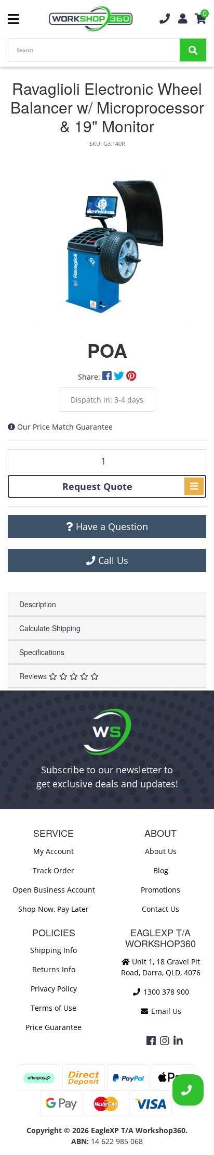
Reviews (34, 676)
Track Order (53, 870)
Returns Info (53, 969)
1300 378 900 (165, 992)
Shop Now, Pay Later (53, 909)
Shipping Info (53, 950)
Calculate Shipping (50, 628)
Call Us (112, 560)
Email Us (165, 1011)
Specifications (41, 652)
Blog (160, 870)
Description (37, 604)
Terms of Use (53, 1008)
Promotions (160, 890)
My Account (53, 851)
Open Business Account (53, 890)
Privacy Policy (54, 989)
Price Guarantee (53, 1027)
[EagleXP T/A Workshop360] (90, 19)
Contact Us (160, 909)
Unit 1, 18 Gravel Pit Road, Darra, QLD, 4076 (160, 967)
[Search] (193, 50)
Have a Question (110, 526)
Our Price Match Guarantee (65, 427)
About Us (161, 851)
